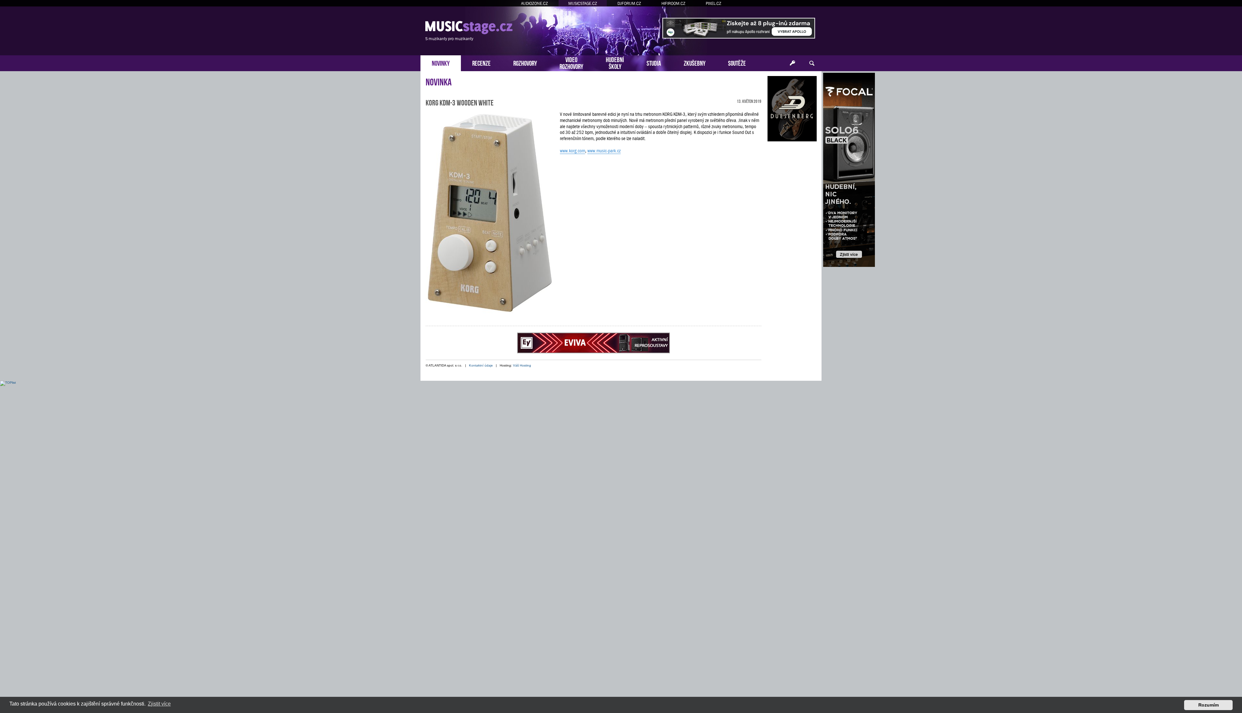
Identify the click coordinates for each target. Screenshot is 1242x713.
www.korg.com (572, 150)
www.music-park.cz (604, 150)
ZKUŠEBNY (694, 62)
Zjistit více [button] (159, 704)
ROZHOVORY (525, 62)
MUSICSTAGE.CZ (582, 3)
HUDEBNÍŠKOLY (615, 62)
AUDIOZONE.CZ (534, 3)
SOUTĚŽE (737, 62)
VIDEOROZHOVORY (571, 62)
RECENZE (481, 62)
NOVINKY (441, 62)
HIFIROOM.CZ (673, 3)
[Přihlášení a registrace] (792, 63)
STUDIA (654, 62)
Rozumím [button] (1208, 705)
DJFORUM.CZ (629, 3)
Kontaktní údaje (481, 365)
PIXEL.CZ (713, 3)
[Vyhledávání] (812, 63)
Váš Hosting (522, 365)
